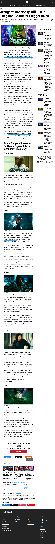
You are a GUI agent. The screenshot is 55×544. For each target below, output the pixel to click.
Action (25, 486)
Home (1, 8)
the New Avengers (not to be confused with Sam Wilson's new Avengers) (18, 377)
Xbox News (17, 519)
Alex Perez (19, 430)
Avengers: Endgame (41, 157)
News (23, 5)
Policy (41, 535)
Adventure (26, 487)
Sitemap (42, 537)
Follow (6, 504)
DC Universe (29, 5)
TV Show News (5, 524)
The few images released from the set (18, 202)
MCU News (4, 526)
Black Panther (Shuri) (44, 159)
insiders (17, 194)
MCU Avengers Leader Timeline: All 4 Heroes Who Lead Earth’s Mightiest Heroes (19, 475)
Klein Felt (3, 24)
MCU (11, 5)
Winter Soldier (40, 161)
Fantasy (26, 488)
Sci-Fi (25, 489)
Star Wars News (5, 528)
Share (8, 457)
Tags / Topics (31, 524)
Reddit (29, 319)
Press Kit (42, 533)
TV (19, 5)
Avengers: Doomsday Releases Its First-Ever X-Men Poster (48, 126)
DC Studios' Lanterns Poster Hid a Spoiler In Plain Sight (48, 45)
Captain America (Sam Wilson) (44, 158)
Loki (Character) (48, 159)
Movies (15, 5)
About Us (42, 529)
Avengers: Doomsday (19, 482)
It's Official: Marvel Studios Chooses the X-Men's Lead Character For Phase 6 (47, 102)
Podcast (29, 519)
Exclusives (30, 521)
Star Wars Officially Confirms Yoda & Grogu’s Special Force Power (48, 149)
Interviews (42, 5)
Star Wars (36, 5)
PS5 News (17, 521)
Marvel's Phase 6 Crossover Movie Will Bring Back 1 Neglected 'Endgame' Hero (7, 475)
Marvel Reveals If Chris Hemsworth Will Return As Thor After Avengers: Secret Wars (48, 36)
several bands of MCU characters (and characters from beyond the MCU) (18, 56)
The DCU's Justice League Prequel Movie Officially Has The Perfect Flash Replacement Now (47, 70)
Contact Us (43, 531)
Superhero (26, 491)
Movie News (5, 521)
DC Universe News (6, 530)
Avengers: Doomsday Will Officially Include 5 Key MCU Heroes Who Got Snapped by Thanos (29, 476)
